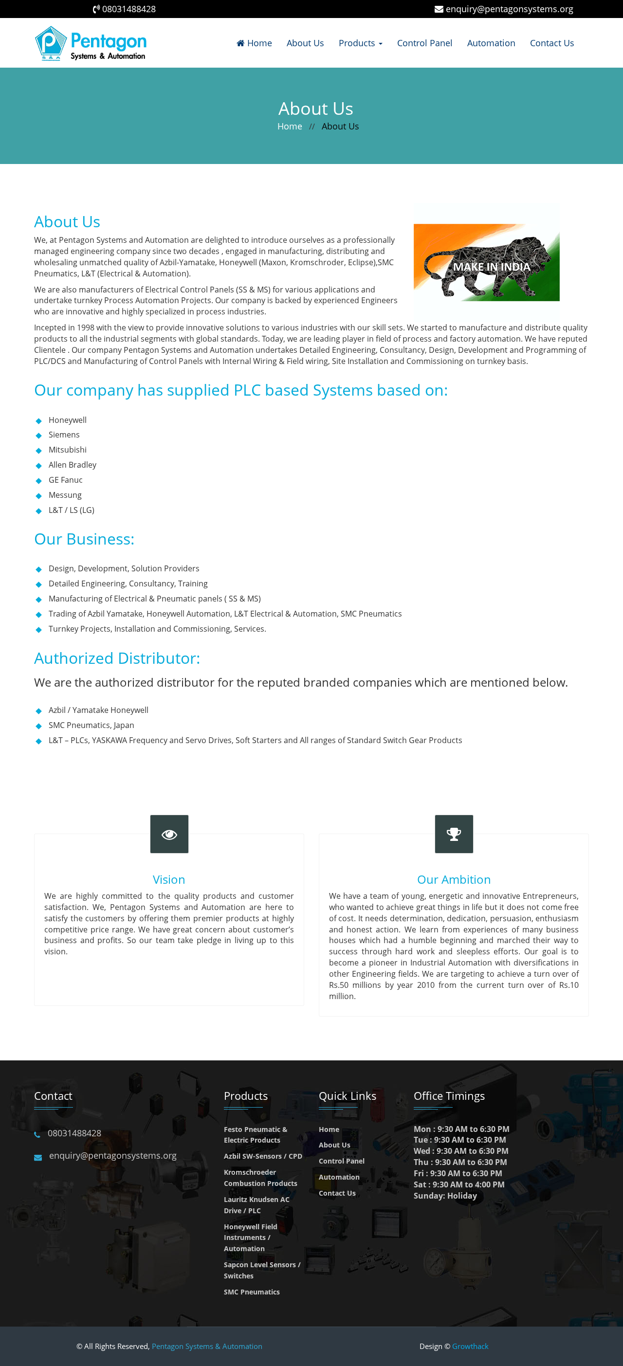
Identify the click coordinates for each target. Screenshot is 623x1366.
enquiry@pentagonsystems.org (509, 9)
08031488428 (129, 9)
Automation (491, 43)
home (289, 126)
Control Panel (425, 43)
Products (358, 43)
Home (258, 43)
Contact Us (552, 43)
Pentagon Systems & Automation (207, 1346)
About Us (305, 43)
